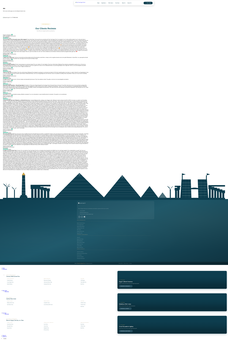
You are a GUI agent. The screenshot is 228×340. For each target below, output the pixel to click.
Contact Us (129, 2)
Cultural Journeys (10, 280)
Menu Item (7, 291)
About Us (123, 2)
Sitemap (130, 263)
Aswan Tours (46, 326)
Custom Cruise (83, 304)
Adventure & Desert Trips (48, 282)
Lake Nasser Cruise (10, 304)
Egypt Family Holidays (80, 226)
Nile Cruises (110, 2)
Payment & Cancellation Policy (82, 253)
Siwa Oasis (82, 324)
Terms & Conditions (80, 251)
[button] (0, 266)
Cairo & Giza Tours (10, 324)
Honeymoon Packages (47, 280)
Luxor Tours (46, 324)
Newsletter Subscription (81, 258)
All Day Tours (83, 326)
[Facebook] (79, 217)
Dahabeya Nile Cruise (80, 231)
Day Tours (117, 2)
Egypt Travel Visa (80, 244)
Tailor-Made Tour (83, 282)
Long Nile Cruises (47, 302)
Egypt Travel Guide (80, 239)
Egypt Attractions (80, 240)
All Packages (83, 280)
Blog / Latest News (80, 247)
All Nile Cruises (83, 302)
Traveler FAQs (79, 245)
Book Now (82, 306)
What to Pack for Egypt (80, 242)
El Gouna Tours (46, 329)
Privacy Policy (79, 255)
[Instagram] (82, 217)
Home (98, 2)
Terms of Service (126, 263)
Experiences (103, 2)
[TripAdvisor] (84, 217)
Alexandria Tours (10, 326)
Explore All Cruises (125, 308)
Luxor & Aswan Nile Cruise (48, 304)
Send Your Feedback (80, 256)
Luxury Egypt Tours (80, 224)
